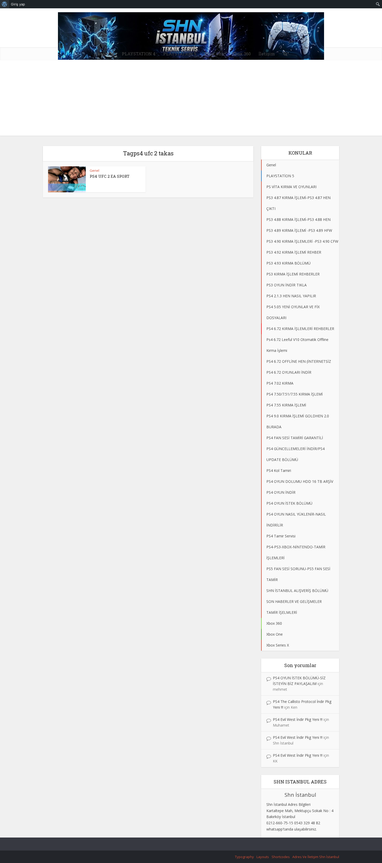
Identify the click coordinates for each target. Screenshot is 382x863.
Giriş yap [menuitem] (18, 4)
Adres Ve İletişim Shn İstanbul (315, 856)
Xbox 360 (241, 53)
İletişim (267, 53)
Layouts (262, 856)
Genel (94, 170)
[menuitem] (4, 4)
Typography (244, 856)
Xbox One (214, 53)
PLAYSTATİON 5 (179, 53)
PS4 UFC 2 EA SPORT (109, 176)
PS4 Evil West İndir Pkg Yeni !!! (297, 719)
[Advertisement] (191, 99)
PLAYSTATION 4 (138, 53)
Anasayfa (104, 53)
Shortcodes (281, 856)
